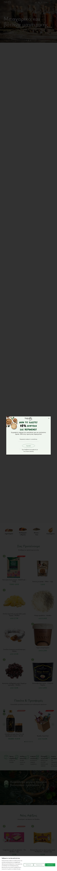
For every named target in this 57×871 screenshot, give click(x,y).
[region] (28, 863)
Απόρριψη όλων (39, 864)
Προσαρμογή (28, 864)
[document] (28, 435)
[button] (48, 418)
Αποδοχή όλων (50, 864)
